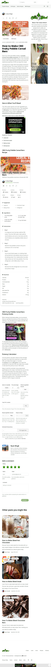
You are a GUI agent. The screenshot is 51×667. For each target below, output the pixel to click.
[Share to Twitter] (9, 18)
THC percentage (14, 385)
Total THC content (6, 402)
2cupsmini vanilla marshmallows (8, 220)
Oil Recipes (13, 6)
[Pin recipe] (13, 18)
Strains (27, 650)
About (20, 660)
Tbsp (11, 415)
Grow (36, 650)
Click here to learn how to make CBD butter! (13, 115)
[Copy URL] (16, 18)
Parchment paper (7, 140)
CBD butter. (6, 110)
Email (13, 471)
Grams (6, 387)
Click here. (23, 438)
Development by (20, 655)
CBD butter (15, 362)
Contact (15, 660)
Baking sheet (6, 143)
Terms (11, 660)
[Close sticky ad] (49, 665)
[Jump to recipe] (3, 18)
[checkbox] (2, 216)
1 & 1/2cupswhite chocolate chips (22, 216)
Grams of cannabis (6, 385)
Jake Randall (7, 591)
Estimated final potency (7, 427)
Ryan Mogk (15, 446)
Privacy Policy (5, 660)
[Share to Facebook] (6, 18)
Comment (5, 482)
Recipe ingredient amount (7, 412)
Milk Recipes (27, 6)
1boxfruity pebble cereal (8, 216)
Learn (32, 650)
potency (6, 362)
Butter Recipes (20, 6)
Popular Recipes (5, 6)
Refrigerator (6, 145)
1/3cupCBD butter (22, 220)
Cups (25, 389)
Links (24, 660)
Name (4, 471)
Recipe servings (19, 412)
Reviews (47, 650)
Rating (4, 463)
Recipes (41, 650)
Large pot (5, 137)
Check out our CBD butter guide (20, 345)
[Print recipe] (3, 185)
